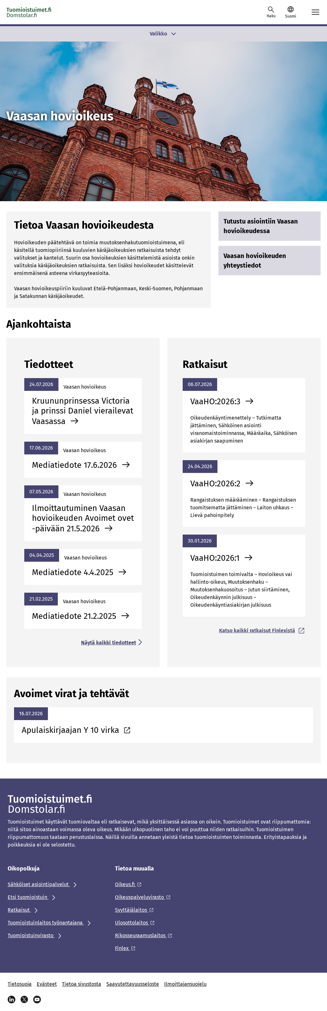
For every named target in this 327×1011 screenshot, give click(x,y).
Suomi (290, 16)
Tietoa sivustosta (81, 984)
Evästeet (47, 984)
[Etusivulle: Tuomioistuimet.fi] (29, 12)
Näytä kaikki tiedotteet (108, 643)
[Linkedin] (11, 999)
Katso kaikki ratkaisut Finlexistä (257, 630)
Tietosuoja (20, 984)
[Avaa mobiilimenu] (315, 12)
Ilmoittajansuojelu (185, 984)
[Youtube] (37, 999)
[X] (24, 999)
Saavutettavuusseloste (132, 984)
